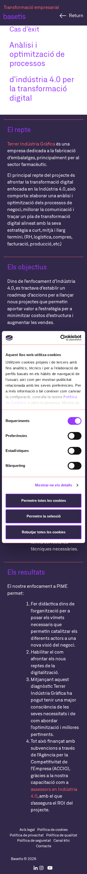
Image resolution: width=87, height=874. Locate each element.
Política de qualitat (61, 835)
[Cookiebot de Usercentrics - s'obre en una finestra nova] (61, 338)
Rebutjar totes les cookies (43, 532)
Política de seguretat (34, 840)
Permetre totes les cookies (43, 500)
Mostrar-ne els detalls (53, 485)
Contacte (43, 846)
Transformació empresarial (31, 7)
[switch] (74, 436)
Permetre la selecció (44, 516)
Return (76, 15)
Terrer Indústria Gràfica (31, 143)
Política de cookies (52, 829)
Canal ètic (61, 840)
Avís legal (27, 829)
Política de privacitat (27, 835)
